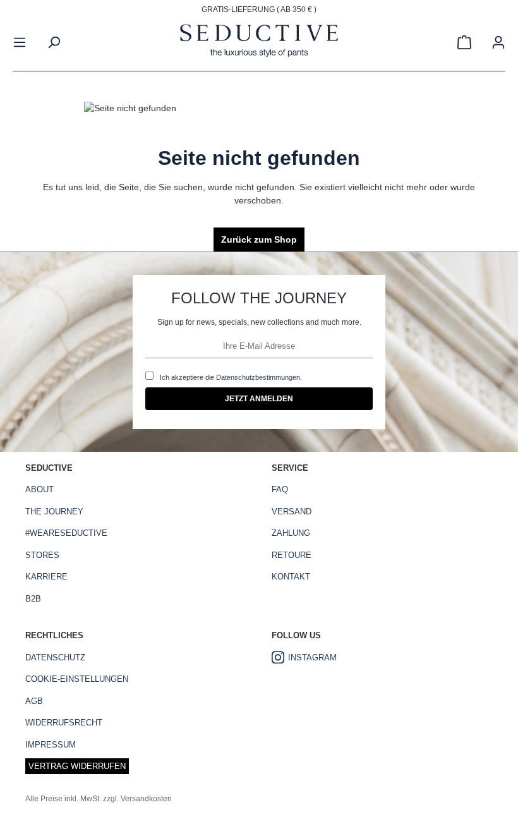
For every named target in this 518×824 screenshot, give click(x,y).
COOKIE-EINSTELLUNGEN (76, 679)
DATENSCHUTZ (55, 657)
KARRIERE (46, 576)
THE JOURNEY (54, 511)
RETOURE (291, 555)
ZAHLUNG (291, 533)
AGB (34, 701)
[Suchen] (53, 42)
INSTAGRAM (312, 657)
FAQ (280, 489)
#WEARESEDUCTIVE (66, 533)
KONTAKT (291, 576)
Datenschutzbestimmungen (258, 377)
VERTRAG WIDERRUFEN (77, 766)
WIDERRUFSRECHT (63, 722)
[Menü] (19, 42)
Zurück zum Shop (259, 239)
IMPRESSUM (50, 744)
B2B (33, 598)
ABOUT (39, 489)
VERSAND (291, 511)
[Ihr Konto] (498, 42)
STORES (42, 555)
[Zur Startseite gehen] (259, 42)
